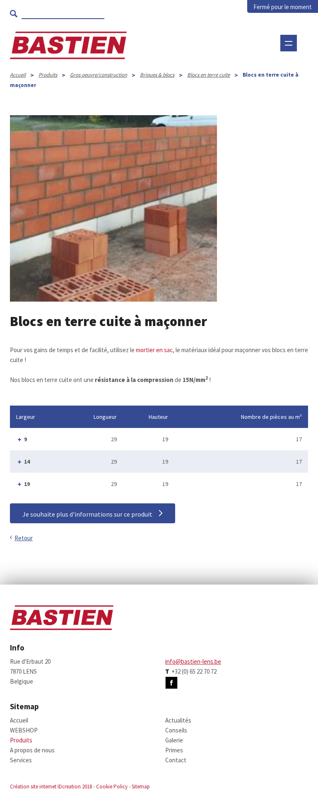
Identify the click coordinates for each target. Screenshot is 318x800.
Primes (174, 750)
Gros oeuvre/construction (98, 74)
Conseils (176, 730)
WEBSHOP (146, 68)
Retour (23, 538)
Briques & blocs (157, 74)
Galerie (174, 740)
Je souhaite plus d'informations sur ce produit (87, 514)
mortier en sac (154, 350)
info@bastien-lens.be (193, 661)
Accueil (18, 74)
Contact (175, 760)
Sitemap (141, 786)
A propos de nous (32, 750)
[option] (113, 208)
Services (21, 760)
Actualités (178, 720)
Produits (48, 74)
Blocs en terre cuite (208, 74)
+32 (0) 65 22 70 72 (194, 671)
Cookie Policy (112, 786)
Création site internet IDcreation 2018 (51, 786)
